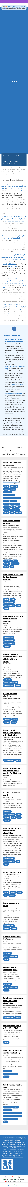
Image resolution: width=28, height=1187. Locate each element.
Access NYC (14, 339)
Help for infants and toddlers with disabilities (12, 830)
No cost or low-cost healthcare (12, 937)
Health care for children (10, 694)
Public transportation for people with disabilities (13, 1000)
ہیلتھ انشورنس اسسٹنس (14, 313)
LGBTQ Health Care (12, 872)
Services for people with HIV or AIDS (12, 1026)
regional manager (17, 384)
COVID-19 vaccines (12, 463)
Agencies (9, 1185)
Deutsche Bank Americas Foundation (13, 1157)
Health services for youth (11, 794)
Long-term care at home (11, 904)
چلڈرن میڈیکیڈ (12, 266)
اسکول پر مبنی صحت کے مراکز (15, 221)
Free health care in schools (11, 521)
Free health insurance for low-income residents (13, 618)
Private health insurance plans (10, 968)
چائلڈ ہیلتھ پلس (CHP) (8, 264)
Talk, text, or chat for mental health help (12, 1051)
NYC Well (16, 238)
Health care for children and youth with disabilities (12, 732)
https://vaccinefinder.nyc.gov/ (11, 482)
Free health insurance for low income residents (13, 577)
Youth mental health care (12, 1086)
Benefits (4, 1185)
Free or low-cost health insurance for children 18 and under (12, 658)
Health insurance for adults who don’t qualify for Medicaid (12, 770)
